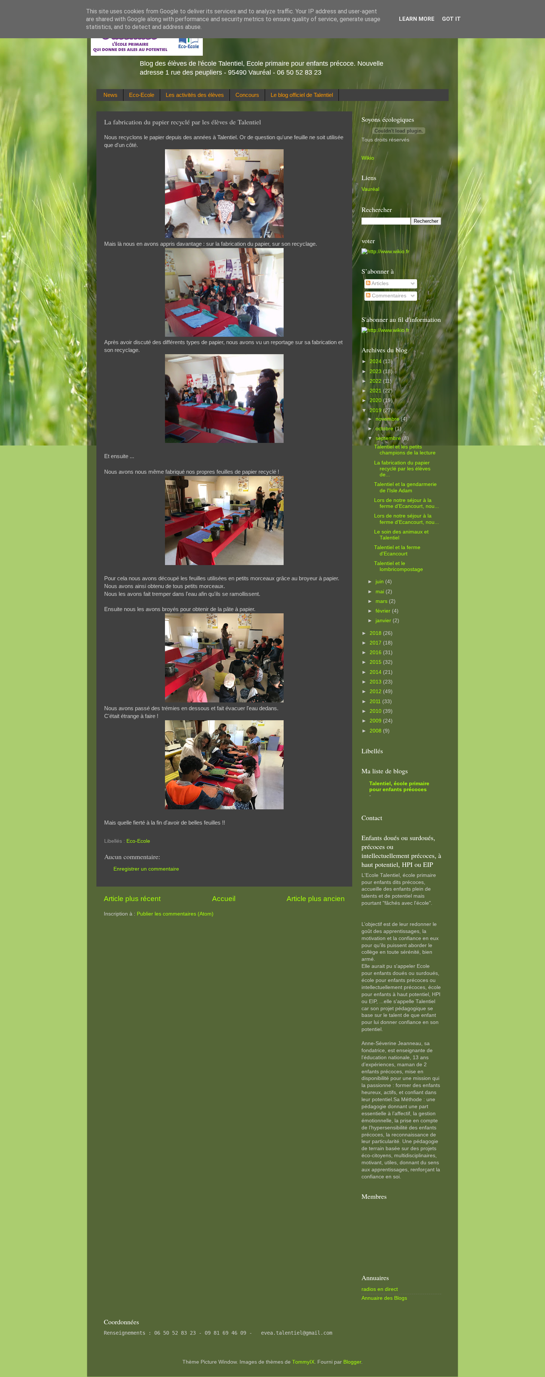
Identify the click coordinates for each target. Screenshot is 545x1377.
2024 (376, 361)
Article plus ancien (316, 899)
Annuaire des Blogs (384, 1298)
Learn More (417, 19)
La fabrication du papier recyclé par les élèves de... (402, 468)
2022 (376, 381)
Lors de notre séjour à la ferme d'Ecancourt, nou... (406, 503)
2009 (376, 721)
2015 (376, 662)
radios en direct (379, 1289)
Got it (451, 19)
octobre (385, 428)
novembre (388, 419)
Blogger (352, 1362)
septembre (389, 438)
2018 (376, 633)
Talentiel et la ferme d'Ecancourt (397, 550)
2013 (376, 682)
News (110, 95)
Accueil (223, 899)
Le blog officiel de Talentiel (302, 95)
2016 (376, 652)
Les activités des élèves (195, 95)
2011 (376, 701)
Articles (379, 283)
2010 (376, 711)
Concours (247, 95)
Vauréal (370, 189)
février (384, 611)
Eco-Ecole (141, 95)
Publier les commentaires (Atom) (175, 914)
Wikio (367, 158)
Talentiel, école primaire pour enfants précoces (399, 786)
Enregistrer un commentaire (146, 869)
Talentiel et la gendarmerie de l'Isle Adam (405, 487)
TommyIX (303, 1362)
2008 (376, 731)
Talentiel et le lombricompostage (398, 566)
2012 (376, 691)
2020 (376, 400)
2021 (376, 391)
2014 (376, 672)
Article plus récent (132, 899)
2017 (376, 643)
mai (381, 591)
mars (382, 601)
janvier (384, 620)
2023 (376, 371)
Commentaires (388, 295)
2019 (376, 410)
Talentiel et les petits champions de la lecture (405, 450)
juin (380, 581)
